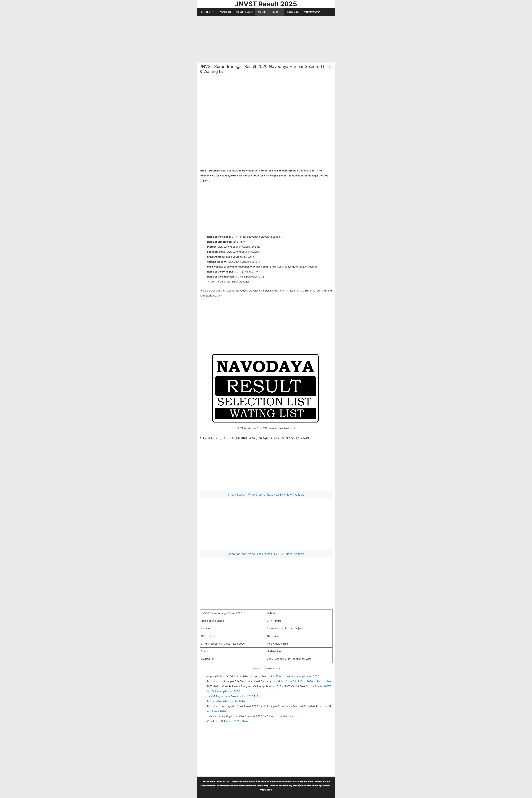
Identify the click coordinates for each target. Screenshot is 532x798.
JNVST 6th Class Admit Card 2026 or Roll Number (301, 681)
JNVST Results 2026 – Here (231, 721)
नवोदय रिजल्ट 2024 (312, 12)
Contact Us (266, 789)
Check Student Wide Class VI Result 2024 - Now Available (266, 494)
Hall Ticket (205, 12)
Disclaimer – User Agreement (315, 785)
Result (275, 12)
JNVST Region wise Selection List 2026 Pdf (232, 696)
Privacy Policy (291, 785)
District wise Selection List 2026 (226, 701)
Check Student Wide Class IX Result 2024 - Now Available (266, 554)
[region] (266, 38)
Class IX (262, 12)
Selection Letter (244, 12)
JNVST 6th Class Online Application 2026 (294, 676)
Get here (288, 716)
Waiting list (225, 12)
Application (293, 12)
